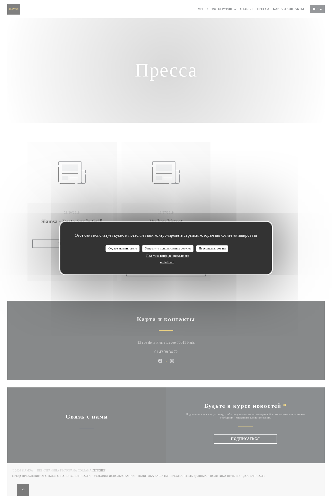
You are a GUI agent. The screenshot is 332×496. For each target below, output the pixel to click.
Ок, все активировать (122, 248)
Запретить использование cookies (168, 248)
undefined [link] (167, 262)
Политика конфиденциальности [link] (167, 255)
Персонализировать (212, 248)
